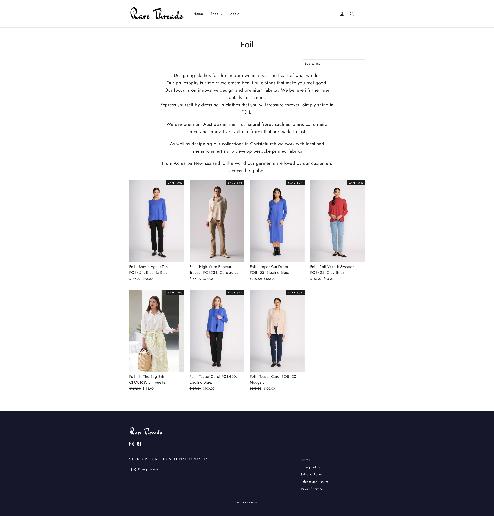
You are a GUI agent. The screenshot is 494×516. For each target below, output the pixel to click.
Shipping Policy (311, 474)
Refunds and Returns (314, 482)
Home (198, 13)
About (234, 13)
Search (305, 460)
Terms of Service (312, 489)
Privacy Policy (310, 467)
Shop (215, 13)
